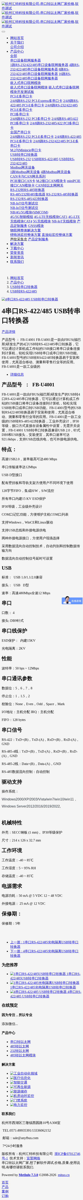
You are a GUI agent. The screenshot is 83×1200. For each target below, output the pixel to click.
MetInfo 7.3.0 (28, 1175)
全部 (13, 56)
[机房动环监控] (22, 1096)
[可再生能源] (20, 1087)
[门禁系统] (18, 1100)
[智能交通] (18, 1082)
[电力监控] (18, 1105)
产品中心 (17, 282)
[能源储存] (18, 1091)
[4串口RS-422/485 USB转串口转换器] (38, 992)
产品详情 (8, 332)
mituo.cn (64, 1175)
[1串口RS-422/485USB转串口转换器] (38, 974)
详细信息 (17, 374)
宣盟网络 (33, 1158)
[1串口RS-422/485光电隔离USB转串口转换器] (44, 983)
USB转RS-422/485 (23, 291)
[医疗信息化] (20, 1078)
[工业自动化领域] (23, 1073)
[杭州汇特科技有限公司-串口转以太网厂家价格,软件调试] (41, 15)
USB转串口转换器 (23, 287)
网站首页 (17, 278)
